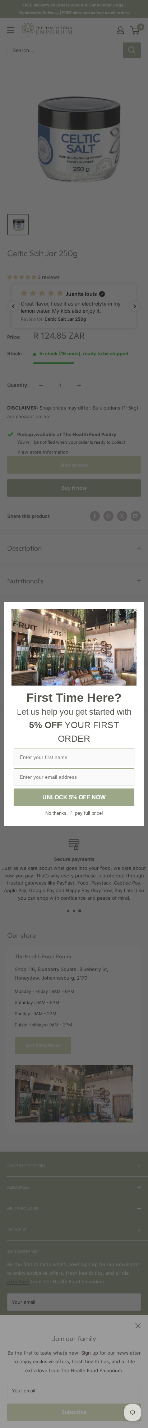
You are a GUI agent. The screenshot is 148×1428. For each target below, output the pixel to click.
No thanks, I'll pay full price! (74, 813)
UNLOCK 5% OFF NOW (74, 797)
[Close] (135, 610)
